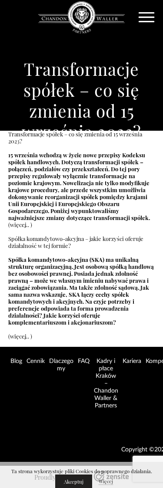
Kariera (132, 361)
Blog (16, 361)
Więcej (106, 481)
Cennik (36, 361)
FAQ (84, 361)
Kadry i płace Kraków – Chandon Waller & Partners (106, 383)
